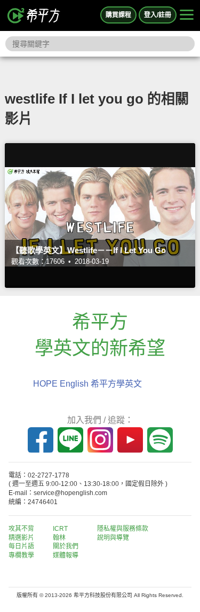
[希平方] (34, 15)
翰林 (59, 538)
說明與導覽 (113, 538)
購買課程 (118, 15)
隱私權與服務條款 (122, 528)
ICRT (60, 528)
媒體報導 (65, 555)
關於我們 (65, 546)
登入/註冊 (157, 15)
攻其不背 (21, 528)
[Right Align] (186, 15)
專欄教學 (21, 555)
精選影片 (21, 538)
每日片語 (21, 546)
